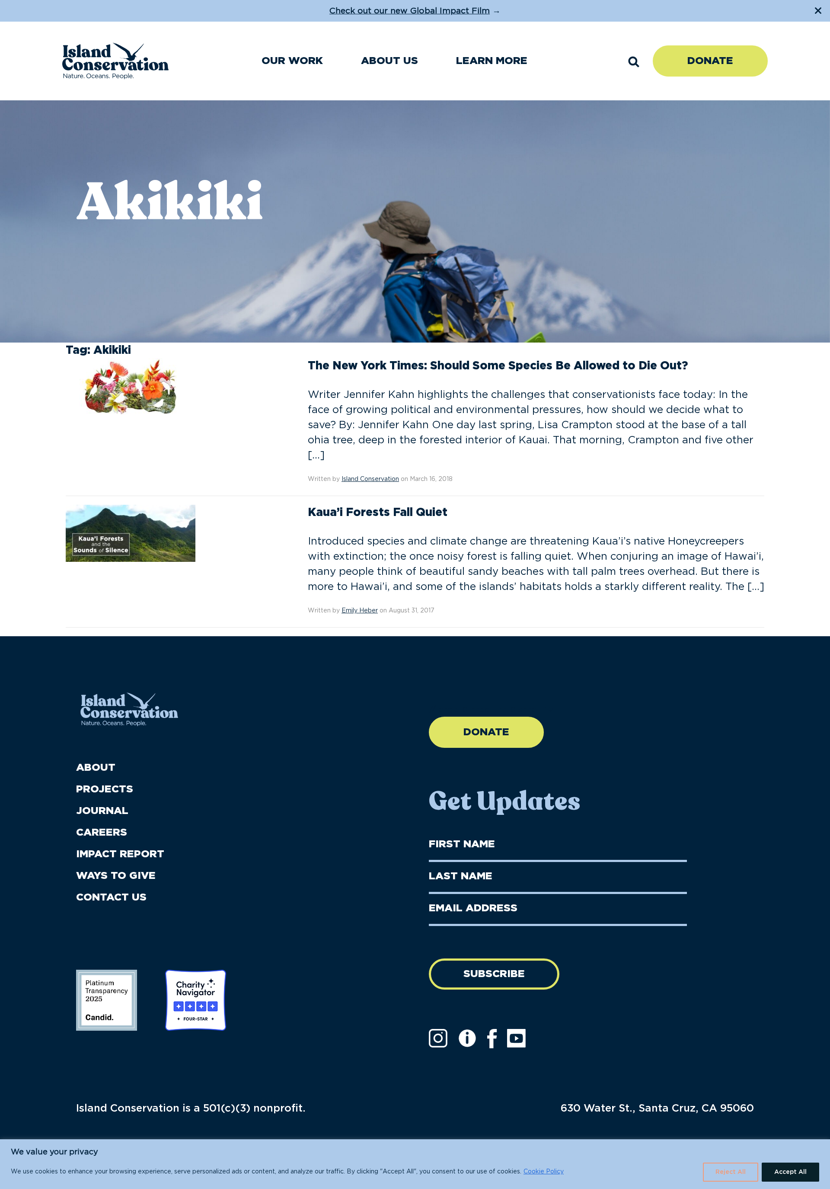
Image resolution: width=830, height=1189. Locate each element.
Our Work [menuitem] (292, 61)
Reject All (730, 1172)
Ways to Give (116, 876)
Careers (101, 832)
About (95, 768)
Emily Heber (360, 611)
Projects (104, 789)
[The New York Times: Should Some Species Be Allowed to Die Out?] (130, 386)
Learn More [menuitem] (491, 61)
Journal (102, 811)
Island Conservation (370, 479)
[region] (415, 1164)
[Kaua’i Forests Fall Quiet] (130, 533)
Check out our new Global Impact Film (409, 11)
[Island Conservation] (115, 61)
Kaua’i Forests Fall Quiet (377, 512)
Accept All (790, 1172)
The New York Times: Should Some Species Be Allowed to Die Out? (498, 366)
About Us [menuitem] (389, 61)
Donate (710, 61)
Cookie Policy (544, 1172)
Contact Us (111, 897)
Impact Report (120, 854)
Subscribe (494, 974)
